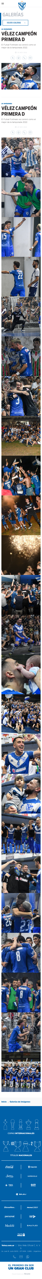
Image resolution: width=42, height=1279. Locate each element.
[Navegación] (2, 3)
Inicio (4, 1102)
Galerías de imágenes (20, 1102)
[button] (13, 58)
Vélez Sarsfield (22, 6)
